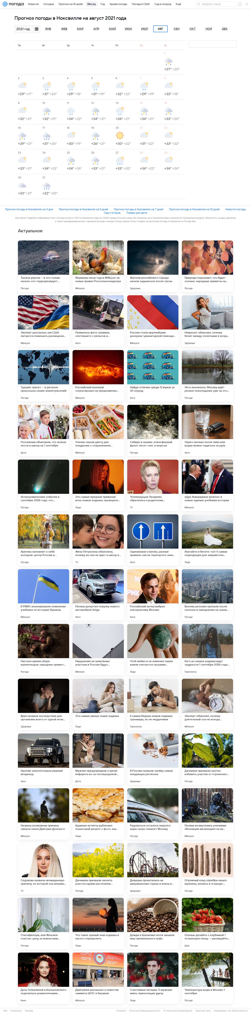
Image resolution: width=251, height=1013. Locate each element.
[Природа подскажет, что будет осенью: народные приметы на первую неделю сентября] (207, 266)
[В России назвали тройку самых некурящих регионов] (152, 759)
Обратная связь (203, 1011)
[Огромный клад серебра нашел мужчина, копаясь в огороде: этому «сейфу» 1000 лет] (207, 868)
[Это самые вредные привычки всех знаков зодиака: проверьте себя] (98, 485)
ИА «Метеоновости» (238, 1011)
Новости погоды (235, 209)
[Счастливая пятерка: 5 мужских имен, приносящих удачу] (152, 978)
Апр (96, 28)
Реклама (29, 1011)
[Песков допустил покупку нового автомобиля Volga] (98, 595)
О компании (16, 1011)
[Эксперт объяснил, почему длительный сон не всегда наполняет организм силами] (207, 704)
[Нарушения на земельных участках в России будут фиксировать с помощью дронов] (98, 649)
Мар (80, 28)
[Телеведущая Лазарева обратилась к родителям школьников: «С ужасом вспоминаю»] (152, 485)
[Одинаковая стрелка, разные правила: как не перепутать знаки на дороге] (152, 540)
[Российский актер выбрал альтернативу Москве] (152, 595)
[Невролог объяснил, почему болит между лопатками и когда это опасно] (207, 321)
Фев (64, 28)
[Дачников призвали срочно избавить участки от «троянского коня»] (207, 759)
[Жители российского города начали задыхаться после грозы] (152, 266)
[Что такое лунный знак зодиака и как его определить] (98, 923)
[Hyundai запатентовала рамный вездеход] (43, 759)
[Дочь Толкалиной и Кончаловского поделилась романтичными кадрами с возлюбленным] (43, 978)
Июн (128, 28)
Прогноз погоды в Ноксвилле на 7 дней (138, 209)
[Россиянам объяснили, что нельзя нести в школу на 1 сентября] (43, 430)
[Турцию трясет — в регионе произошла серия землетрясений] (43, 375)
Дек (225, 28)
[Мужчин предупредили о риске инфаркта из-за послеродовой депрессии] (98, 759)
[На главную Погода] (16, 4)
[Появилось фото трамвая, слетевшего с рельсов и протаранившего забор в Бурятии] (98, 321)
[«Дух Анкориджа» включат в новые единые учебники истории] (207, 485)
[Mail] (5, 4)
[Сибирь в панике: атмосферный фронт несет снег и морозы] (152, 430)
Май (112, 28)
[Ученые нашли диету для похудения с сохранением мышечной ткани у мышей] (98, 430)
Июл (144, 28)
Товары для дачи (136, 212)
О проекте (121, 1011)
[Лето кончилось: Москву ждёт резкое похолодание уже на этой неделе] (207, 375)
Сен (176, 28)
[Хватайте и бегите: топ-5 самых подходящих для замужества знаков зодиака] (207, 540)
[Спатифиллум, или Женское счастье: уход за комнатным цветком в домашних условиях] (43, 923)
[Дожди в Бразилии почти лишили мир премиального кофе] (152, 923)
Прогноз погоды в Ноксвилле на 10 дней (194, 209)
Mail (5, 1011)
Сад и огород (112, 212)
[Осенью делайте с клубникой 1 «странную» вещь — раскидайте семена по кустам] (207, 923)
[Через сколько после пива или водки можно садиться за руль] (207, 430)
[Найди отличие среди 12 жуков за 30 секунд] (152, 375)
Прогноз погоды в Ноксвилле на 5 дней (83, 209)
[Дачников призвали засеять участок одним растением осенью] (98, 868)
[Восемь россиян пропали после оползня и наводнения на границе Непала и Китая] (207, 595)
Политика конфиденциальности (144, 1011)
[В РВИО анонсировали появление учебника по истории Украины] (43, 595)
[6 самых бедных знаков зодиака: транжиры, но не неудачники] (152, 704)
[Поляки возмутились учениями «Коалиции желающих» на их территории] (207, 814)
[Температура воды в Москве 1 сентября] (207, 978)
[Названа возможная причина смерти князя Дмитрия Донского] (43, 814)
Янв (48, 28)
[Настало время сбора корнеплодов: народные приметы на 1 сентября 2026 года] (43, 649)
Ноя (209, 28)
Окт (193, 28)
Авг (160, 28)
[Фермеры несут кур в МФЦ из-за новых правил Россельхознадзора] (98, 266)
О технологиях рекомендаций (177, 1011)
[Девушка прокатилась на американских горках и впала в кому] (152, 868)
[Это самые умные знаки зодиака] (98, 704)
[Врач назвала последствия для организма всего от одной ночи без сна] (43, 704)
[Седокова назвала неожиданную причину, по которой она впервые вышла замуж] (43, 868)
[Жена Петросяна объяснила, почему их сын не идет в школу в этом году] (98, 540)
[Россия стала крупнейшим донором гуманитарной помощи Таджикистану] (152, 321)
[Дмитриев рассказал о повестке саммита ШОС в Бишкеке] (98, 978)
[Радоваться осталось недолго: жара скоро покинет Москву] (152, 814)
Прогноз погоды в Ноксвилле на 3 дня (29, 209)
